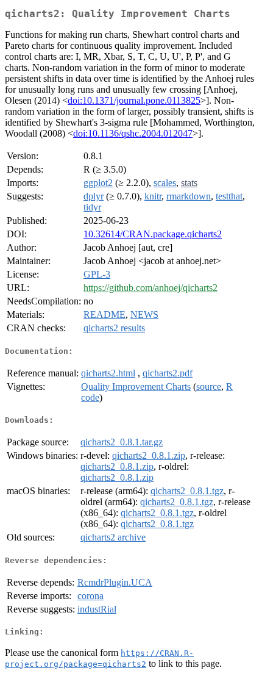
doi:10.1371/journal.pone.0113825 (134, 100)
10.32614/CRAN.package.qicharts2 (152, 234)
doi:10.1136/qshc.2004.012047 (133, 133)
